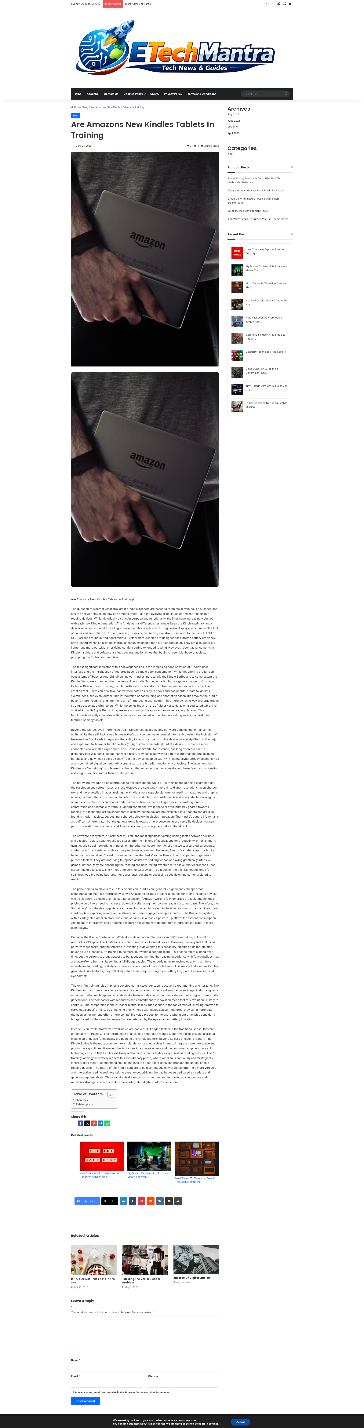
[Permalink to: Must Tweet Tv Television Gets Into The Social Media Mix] (197, 1159)
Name (75, 1360)
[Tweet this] (87, 1123)
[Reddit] (151, 1201)
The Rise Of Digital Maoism (192, 1278)
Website (153, 1376)
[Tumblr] (132, 1201)
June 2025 (234, 120)
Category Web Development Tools (248, 210)
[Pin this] (94, 1123)
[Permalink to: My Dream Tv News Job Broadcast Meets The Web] (149, 1156)
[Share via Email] (169, 1201)
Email (75, 1376)
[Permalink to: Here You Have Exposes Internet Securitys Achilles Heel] (102, 1156)
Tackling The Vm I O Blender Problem (141, 1280)
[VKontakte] (160, 1201)
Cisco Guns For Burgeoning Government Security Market (159, 3)
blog (85, 107)
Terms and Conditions (201, 93)
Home (77, 93)
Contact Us (111, 93)
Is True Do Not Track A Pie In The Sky (93, 1280)
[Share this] (80, 1123)
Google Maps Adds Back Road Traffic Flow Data (256, 190)
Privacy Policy (173, 93)
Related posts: (84, 1104)
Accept (240, 1422)
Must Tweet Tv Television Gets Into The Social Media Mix (196, 1180)
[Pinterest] (141, 1201)
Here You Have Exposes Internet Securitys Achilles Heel (100, 1175)
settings (213, 1424)
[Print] (178, 1201)
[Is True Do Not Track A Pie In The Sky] (94, 1260)
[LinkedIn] (123, 1201)
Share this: (82, 1100)
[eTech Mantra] (175, 48)
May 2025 (233, 126)
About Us (93, 93)
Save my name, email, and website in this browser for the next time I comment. (122, 1392)
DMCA (154, 93)
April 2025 (234, 133)
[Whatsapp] (107, 1123)
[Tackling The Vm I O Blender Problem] (145, 1260)
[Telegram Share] (100, 1123)
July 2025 (233, 114)
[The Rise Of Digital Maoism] (196, 1259)
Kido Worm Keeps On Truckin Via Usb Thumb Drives (258, 218)
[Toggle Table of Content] (109, 1094)
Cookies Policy (133, 93)
